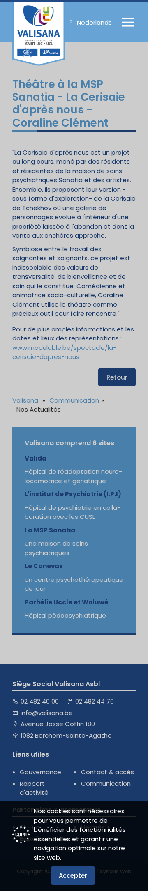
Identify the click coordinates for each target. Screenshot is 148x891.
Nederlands (94, 22)
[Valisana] (38, 34)
